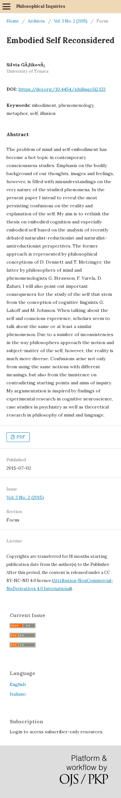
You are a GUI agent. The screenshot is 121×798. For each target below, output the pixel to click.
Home (12, 21)
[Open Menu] (6, 6)
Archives (36, 21)
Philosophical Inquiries (40, 6)
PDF (20, 437)
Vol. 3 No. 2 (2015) (70, 21)
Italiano (18, 694)
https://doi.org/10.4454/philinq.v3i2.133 (62, 89)
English (18, 684)
